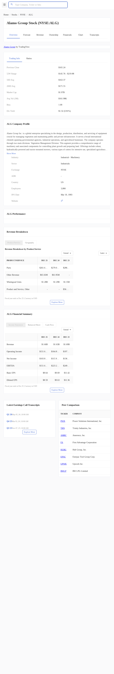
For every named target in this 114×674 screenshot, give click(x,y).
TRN (63, 428)
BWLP (63, 471)
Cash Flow (49, 325)
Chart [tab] (80, 35)
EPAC (63, 457)
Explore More (57, 302)
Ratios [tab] (29, 58)
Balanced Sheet (34, 325)
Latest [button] (102, 253)
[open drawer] (4, 5)
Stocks (14, 15)
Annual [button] (65, 253)
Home (6, 15)
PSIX (63, 421)
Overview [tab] (13, 35)
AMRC (63, 435)
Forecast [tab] (26, 35)
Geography (29, 243)
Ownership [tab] (53, 35)
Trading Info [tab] (14, 58)
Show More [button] (11, 153)
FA (62, 442)
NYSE (23, 15)
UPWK (64, 464)
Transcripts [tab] (94, 35)
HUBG (63, 450)
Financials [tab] (67, 35)
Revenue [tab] (40, 35)
